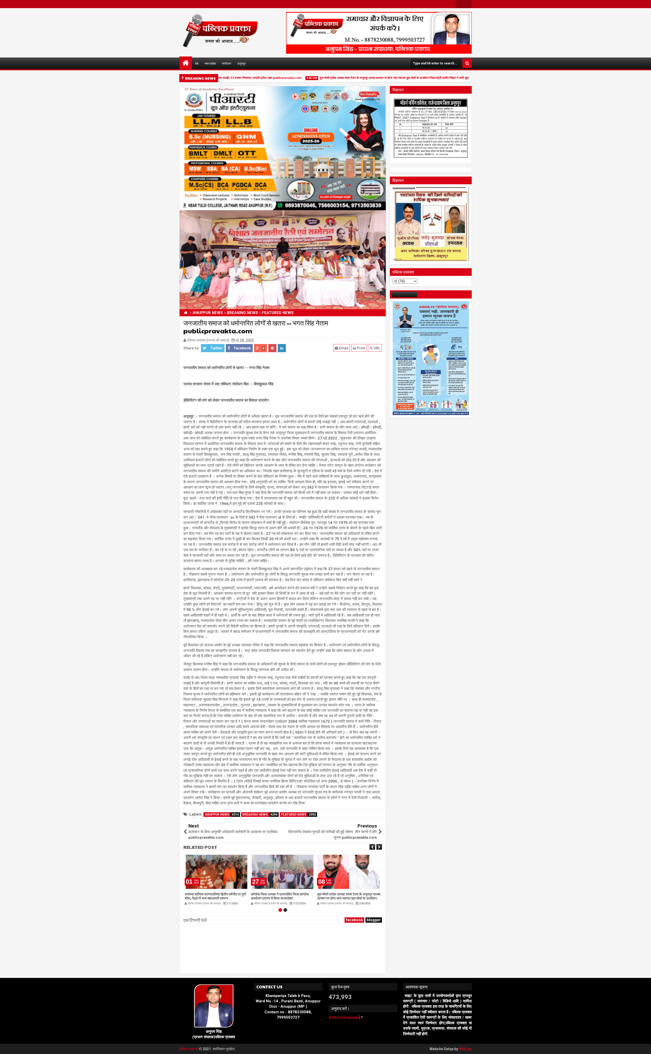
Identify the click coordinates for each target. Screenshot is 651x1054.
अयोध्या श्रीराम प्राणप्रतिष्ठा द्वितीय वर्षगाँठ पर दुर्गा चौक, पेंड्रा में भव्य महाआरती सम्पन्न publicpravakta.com (215, 898)
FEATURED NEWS (298, 814)
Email (343, 348)
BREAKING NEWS (259, 814)
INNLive (465, 1049)
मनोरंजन (226, 63)
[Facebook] (459, 4)
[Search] (467, 63)
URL (376, 348)
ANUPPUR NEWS (222, 814)
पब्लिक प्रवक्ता (189, 1049)
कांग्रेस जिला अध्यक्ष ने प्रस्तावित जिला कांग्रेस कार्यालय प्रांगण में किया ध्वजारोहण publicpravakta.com (279, 898)
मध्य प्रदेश (210, 63)
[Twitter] (468, 4)
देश (197, 63)
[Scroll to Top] (643, 1046)
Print (360, 348)
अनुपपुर (241, 63)
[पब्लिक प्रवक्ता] (185, 62)
